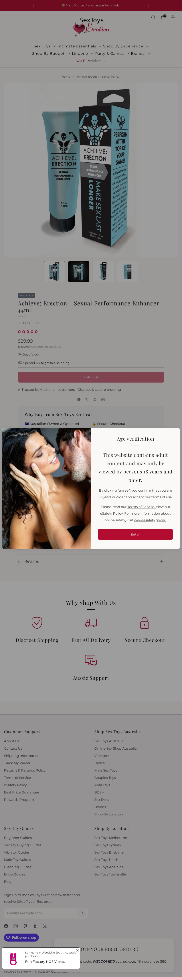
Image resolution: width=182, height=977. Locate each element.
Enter (135, 534)
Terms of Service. (141, 507)
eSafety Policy (111, 514)
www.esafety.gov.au (150, 520)
